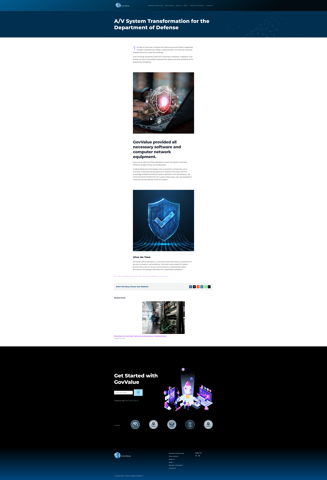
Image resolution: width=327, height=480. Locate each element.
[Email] (209, 287)
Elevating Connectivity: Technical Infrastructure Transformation (140, 336)
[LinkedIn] (202, 287)
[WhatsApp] (205, 287)
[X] (194, 287)
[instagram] (196, 455)
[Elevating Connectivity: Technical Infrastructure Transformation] (163, 317)
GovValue (119, 276)
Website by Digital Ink (137, 476)
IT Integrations (153, 276)
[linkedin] (199, 455)
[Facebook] (190, 287)
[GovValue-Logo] (122, 453)
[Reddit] (198, 287)
